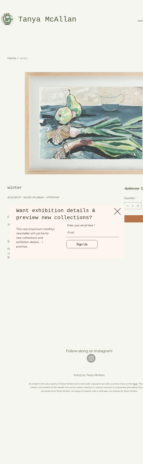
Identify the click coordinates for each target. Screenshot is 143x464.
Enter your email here (80, 225)
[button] (117, 211)
